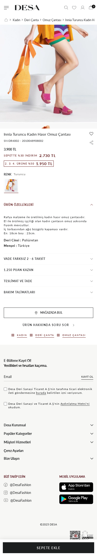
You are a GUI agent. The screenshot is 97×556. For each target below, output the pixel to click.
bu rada (41, 393)
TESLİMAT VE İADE (18, 281)
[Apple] (76, 487)
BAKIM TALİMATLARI (19, 292)
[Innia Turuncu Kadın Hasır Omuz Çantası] (11, 185)
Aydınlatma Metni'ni (75, 403)
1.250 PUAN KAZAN (18, 270)
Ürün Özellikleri (19, 205)
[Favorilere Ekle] (91, 134)
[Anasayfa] (8, 20)
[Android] (76, 499)
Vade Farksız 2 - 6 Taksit (24, 259)
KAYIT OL (87, 376)
